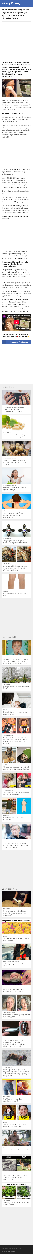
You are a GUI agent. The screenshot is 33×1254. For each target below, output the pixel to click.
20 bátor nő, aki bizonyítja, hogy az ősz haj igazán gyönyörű (16, 1016)
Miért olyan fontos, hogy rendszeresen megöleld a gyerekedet (16, 793)
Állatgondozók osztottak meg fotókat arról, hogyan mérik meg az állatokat (16, 768)
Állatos (5, 1173)
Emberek (5, 841)
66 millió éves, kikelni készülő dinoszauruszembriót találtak (13, 990)
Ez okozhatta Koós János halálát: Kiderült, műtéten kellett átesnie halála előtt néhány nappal (16, 845)
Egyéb (4, 961)
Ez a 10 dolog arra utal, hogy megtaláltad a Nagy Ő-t (13, 1100)
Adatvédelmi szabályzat (8, 1251)
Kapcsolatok (6, 563)
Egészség (13, 458)
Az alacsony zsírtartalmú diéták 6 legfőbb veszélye (14, 489)
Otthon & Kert (7, 684)
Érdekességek (6, 815)
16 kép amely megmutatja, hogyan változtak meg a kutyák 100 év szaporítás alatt (15, 1177)
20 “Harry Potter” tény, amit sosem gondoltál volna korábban (15, 1125)
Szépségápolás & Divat (18, 407)
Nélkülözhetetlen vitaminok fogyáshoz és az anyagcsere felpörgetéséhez (16, 436)
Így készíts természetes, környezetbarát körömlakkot (13, 410)
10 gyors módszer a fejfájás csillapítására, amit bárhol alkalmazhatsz (13, 515)
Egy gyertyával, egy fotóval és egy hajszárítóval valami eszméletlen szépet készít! (15, 913)
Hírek (4, 657)
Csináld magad (7, 407)
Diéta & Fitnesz (7, 432)
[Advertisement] (16, 40)
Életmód (5, 709)
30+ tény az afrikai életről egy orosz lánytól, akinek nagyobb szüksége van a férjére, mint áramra (16, 568)
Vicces (4, 1147)
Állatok (5, 764)
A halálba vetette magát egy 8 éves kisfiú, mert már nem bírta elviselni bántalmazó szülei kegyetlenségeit (15, 661)
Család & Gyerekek (8, 735)
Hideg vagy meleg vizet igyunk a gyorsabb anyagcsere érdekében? (15, 542)
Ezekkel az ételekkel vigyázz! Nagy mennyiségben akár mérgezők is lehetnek (15, 462)
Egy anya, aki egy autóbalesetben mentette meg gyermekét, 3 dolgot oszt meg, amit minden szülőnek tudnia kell (15, 740)
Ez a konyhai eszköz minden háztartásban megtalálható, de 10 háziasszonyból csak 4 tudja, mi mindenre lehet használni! (15, 1043)
